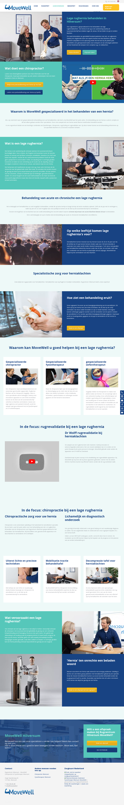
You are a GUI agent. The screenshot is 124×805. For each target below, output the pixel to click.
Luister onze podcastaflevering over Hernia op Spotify (24, 92)
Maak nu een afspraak (76, 328)
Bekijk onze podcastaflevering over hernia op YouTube (24, 84)
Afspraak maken (89, 52)
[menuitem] (35, 6)
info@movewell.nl (11, 786)
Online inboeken (74, 52)
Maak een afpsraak (102, 743)
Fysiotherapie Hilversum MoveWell (75, 780)
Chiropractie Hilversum (42, 774)
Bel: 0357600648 (102, 750)
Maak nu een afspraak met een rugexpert (82, 690)
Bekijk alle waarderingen (72, 784)
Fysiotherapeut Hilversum (43, 777)
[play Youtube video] (93, 82)
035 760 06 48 (111, 1)
